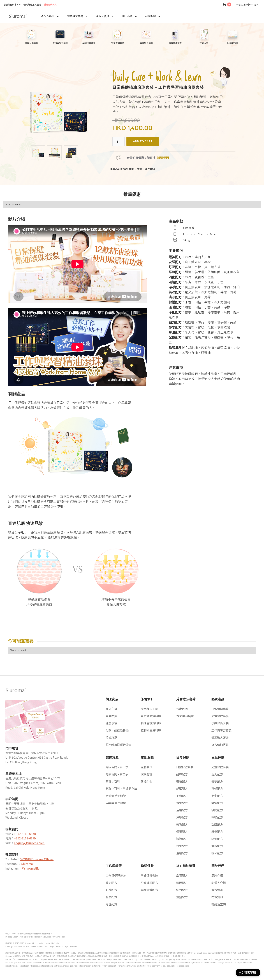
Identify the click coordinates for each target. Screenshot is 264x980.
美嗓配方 (182, 824)
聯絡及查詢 (218, 904)
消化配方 (182, 803)
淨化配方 (182, 846)
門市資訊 (217, 897)
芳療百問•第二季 (117, 774)
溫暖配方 (182, 853)
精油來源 (111, 737)
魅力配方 (182, 890)
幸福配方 (182, 875)
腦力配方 (111, 882)
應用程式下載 (149, 709)
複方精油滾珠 (220, 744)
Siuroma (27, 863)
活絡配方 (182, 810)
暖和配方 (217, 853)
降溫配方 (217, 839)
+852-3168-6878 (25, 834)
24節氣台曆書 (185, 716)
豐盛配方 (182, 897)
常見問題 (111, 716)
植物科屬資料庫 (151, 730)
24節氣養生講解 (116, 803)
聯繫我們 (163, 157)
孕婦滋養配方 (149, 890)
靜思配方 (111, 897)
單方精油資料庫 (151, 716)
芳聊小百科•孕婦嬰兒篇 (121, 788)
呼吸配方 (217, 817)
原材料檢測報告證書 (118, 744)
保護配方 (182, 831)
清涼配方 (182, 839)
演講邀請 (146, 774)
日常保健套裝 (220, 709)
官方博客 (217, 890)
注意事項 (111, 723)
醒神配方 (182, 774)
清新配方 (217, 846)
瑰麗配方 (182, 882)
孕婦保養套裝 (220, 723)
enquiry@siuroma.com (29, 843)
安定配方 (217, 796)
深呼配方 (182, 817)
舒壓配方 (182, 788)
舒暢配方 (217, 803)
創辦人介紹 (218, 882)
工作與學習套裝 (221, 730)
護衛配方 (217, 831)
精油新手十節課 (116, 796)
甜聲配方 (217, 824)
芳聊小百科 (113, 781)
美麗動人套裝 (220, 737)
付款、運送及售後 (117, 730)
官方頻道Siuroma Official (37, 859)
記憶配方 (111, 890)
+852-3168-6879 (25, 838)
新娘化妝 (146, 781)
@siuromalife (31, 868)
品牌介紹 (217, 875)
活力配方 (217, 774)
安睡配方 (182, 781)
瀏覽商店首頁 (30, 4)
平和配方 (182, 796)
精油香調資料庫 (151, 723)
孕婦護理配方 (149, 882)
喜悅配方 (217, 788)
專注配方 (111, 904)
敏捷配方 (217, 810)
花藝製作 (146, 767)
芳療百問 (182, 709)
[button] (227, 4)
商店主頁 (111, 709)
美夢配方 (217, 781)
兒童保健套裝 (220, 716)
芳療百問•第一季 (117, 767)
